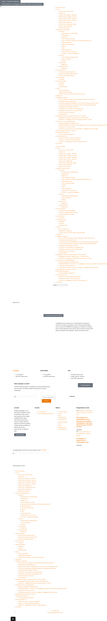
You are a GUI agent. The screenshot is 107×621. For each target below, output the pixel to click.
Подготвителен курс (67, 42)
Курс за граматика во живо (68, 38)
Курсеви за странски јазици (62, 29)
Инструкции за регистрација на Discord (68, 106)
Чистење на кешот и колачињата (67, 112)
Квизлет (64, 46)
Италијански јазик (63, 66)
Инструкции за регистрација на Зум (67, 101)
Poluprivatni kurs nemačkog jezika (70, 33)
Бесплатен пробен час (61, 136)
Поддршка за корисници (62, 97)
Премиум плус (65, 35)
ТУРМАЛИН (44, 450)
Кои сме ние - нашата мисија (66, 11)
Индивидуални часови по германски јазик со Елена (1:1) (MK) (71, 115)
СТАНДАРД (16, 370)
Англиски (61, 55)
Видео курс (65, 37)
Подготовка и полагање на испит (67, 126)
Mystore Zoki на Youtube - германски (68, 18)
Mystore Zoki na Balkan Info (65, 22)
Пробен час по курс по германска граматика (70, 137)
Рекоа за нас (62, 13)
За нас (60, 413)
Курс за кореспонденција (68, 44)
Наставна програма (61, 81)
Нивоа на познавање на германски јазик (69, 123)
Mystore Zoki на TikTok (64, 27)
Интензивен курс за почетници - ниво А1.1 (66, 130)
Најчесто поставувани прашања (67, 75)
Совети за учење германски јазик (67, 71)
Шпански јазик (62, 62)
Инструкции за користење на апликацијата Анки (70, 110)
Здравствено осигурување (65, 92)
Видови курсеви (62, 417)
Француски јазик (63, 86)
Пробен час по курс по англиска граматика (69, 139)
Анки (63, 48)
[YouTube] (75, 398)
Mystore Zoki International (62, 132)
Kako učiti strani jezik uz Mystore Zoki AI (68, 73)
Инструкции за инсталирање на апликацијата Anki (71, 108)
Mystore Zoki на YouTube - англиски (67, 20)
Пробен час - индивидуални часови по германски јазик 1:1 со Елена (75, 119)
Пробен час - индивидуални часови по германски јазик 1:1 (73, 141)
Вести (60, 415)
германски (61, 31)
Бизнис (58, 88)
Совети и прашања (61, 70)
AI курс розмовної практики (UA (66, 134)
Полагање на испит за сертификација (65, 121)
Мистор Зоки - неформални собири (67, 24)
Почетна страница (60, 7)
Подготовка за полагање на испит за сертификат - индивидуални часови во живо (78, 128)
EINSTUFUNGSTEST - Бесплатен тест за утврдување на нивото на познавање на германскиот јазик (83, 125)
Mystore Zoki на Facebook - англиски (68, 16)
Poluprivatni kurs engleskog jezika (70, 57)
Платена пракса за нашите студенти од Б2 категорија (72, 93)
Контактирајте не (63, 114)
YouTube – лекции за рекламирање (70, 53)
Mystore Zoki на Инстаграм (65, 26)
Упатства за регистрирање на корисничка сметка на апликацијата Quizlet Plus (77, 104)
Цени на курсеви (60, 77)
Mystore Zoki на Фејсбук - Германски (68, 15)
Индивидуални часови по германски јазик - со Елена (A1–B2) (74, 117)
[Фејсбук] (71, 398)
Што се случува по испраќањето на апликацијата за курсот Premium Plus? (77, 99)
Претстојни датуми (66, 49)
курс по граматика (66, 59)
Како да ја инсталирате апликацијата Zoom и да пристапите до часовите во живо (78, 103)
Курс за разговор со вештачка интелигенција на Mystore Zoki (76, 40)
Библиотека (59, 95)
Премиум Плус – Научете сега (69, 51)
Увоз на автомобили (64, 90)
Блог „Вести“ (59, 143)
